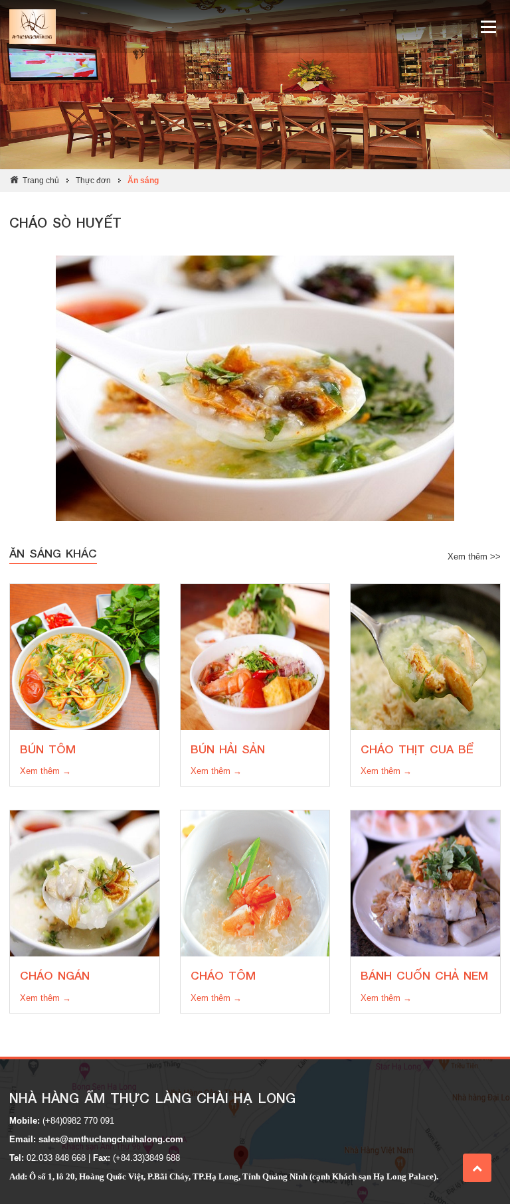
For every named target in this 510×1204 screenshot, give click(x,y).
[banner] (255, 26)
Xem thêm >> (474, 557)
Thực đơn (93, 180)
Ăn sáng (143, 180)
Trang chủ (41, 180)
